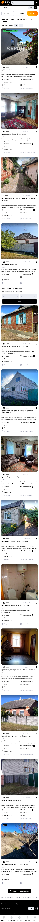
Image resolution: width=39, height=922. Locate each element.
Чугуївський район (30, 897)
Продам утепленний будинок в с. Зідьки (15, 605)
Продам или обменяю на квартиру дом (14, 864)
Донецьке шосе (6, 70)
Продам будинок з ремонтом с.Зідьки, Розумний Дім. (18, 671)
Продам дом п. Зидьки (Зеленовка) (13, 134)
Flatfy (2, 897)
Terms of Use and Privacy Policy (9, 904)
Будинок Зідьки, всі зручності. (11, 800)
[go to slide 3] (19, 127)
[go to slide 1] (17, 63)
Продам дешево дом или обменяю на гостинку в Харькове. (18, 199)
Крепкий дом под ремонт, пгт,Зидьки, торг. (16, 736)
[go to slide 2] (18, 127)
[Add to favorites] (35, 30)
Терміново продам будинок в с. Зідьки (14, 346)
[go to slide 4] (20, 127)
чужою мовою (7, 908)
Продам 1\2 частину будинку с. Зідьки (14, 541)
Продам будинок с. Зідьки (10, 264)
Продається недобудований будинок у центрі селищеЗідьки (17, 412)
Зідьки (3, 72)
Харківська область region (14, 897)
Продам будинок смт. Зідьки (11, 477)
